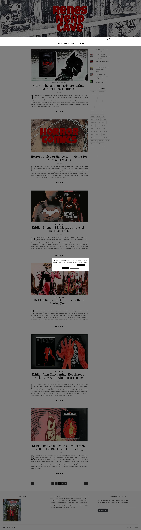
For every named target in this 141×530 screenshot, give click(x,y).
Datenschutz (94, 39)
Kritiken (50, 39)
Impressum (75, 39)
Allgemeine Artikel (63, 39)
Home (43, 39)
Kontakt (84, 39)
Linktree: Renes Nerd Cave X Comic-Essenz (71, 43)
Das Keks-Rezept (74, 268)
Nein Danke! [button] (65, 268)
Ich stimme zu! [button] (81, 265)
